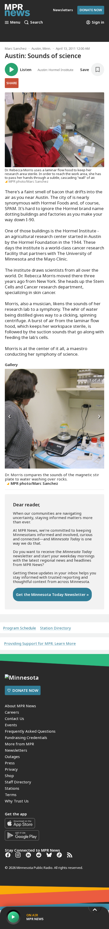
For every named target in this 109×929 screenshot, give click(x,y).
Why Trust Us (17, 800)
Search (36, 22)
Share (11, 83)
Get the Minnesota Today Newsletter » (52, 594)
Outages (12, 756)
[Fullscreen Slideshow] (10, 379)
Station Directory (55, 628)
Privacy (11, 769)
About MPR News (20, 705)
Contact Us (14, 718)
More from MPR (19, 743)
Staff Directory (18, 781)
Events (11, 724)
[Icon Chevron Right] (99, 417)
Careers (12, 712)
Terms (10, 794)
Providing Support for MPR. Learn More (40, 643)
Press (10, 762)
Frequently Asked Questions (30, 731)
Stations (12, 788)
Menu (15, 22)
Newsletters (16, 750)
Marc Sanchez (16, 48)
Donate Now (91, 10)
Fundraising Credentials (26, 737)
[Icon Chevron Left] (10, 417)
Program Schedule (19, 628)
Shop (9, 775)
